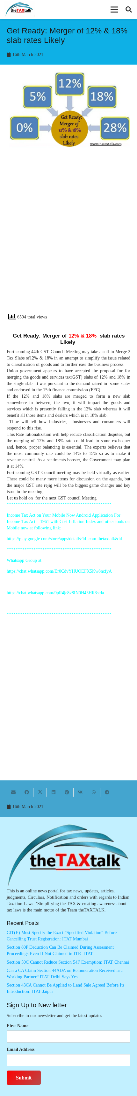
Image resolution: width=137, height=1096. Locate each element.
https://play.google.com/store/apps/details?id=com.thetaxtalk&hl (64, 538)
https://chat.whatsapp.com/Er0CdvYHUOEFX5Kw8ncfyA (59, 571)
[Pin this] (67, 792)
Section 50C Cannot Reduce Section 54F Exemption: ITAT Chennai (68, 962)
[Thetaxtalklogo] (19, 9)
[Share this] (26, 792)
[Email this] (13, 792)
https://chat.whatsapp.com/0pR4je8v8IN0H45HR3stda (55, 592)
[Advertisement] (68, 236)
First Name (17, 1025)
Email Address (20, 1049)
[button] (114, 9)
